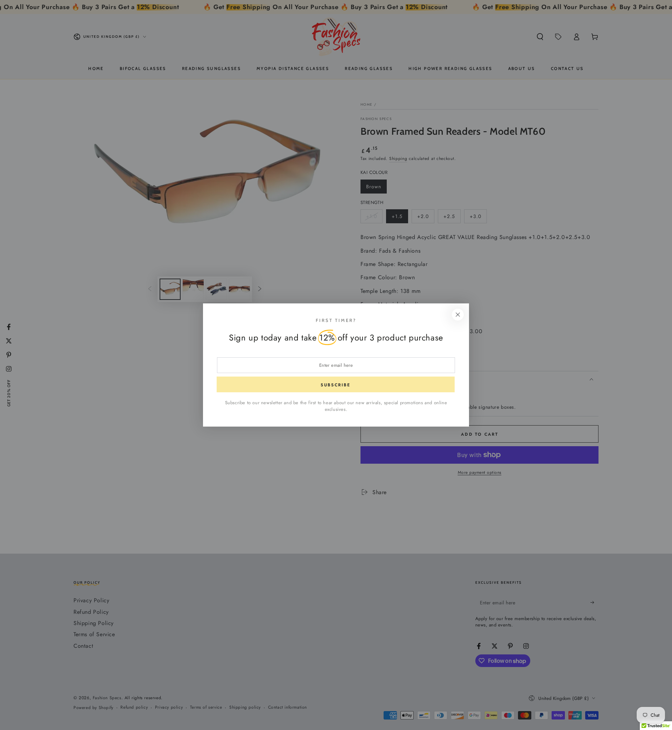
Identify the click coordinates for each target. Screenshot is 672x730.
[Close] (457, 314)
